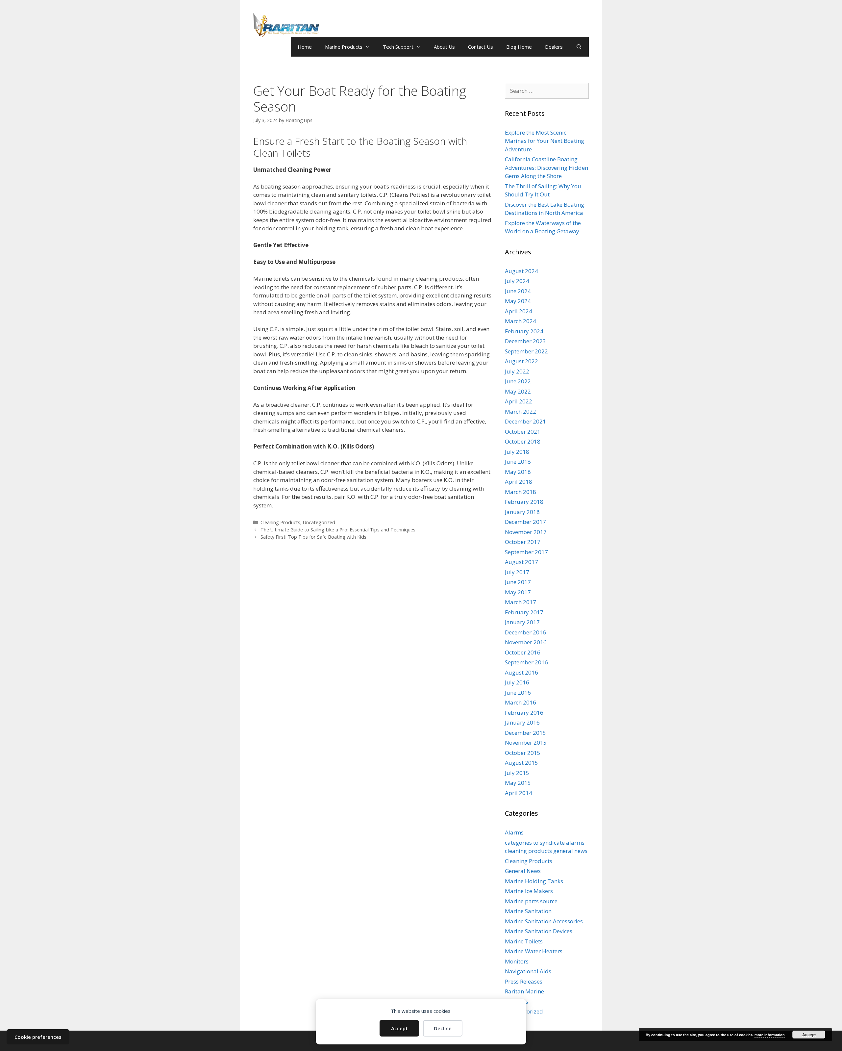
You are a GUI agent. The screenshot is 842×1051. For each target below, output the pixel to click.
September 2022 (526, 351)
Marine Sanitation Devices (538, 931)
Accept (399, 1028)
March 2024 (520, 321)
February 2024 (524, 331)
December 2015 (525, 732)
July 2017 (517, 572)
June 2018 (518, 461)
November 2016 (526, 642)
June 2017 (518, 582)
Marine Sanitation (528, 911)
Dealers (554, 46)
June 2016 (518, 692)
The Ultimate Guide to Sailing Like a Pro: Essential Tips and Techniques (337, 529)
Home (305, 46)
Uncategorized (319, 522)
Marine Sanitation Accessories (544, 921)
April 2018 (518, 481)
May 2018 (518, 471)
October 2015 (522, 752)
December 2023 (525, 341)
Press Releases (523, 981)
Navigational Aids (528, 971)
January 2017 (522, 622)
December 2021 (525, 421)
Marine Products (343, 46)
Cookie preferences (38, 1037)
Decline (443, 1028)
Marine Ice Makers (529, 891)
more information (770, 1034)
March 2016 (520, 702)
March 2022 (520, 411)
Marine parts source (531, 901)
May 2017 (518, 592)
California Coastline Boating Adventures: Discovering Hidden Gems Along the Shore (546, 167)
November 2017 (526, 532)
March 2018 (520, 492)
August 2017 (521, 562)
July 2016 (517, 682)
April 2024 (518, 311)
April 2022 (518, 401)
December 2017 (525, 522)
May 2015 (518, 782)
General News (523, 871)
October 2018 (522, 441)
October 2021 (522, 431)
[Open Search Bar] (579, 47)
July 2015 (517, 773)
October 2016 (522, 652)
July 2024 (517, 281)
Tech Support (398, 46)
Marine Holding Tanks (534, 881)
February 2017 (524, 612)
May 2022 (518, 391)
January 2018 (522, 512)
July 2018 (517, 451)
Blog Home (519, 46)
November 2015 (526, 742)
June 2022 (518, 381)
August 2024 (521, 271)
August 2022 (521, 361)
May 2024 (518, 301)
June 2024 (518, 291)
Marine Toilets (524, 941)
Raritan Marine (524, 991)
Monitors (517, 961)
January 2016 (522, 722)
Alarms (514, 832)
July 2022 (517, 371)
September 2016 (526, 662)
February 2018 (524, 501)
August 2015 (521, 762)
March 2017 (520, 602)
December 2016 (525, 632)
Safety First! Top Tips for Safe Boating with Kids (313, 537)
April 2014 (518, 793)
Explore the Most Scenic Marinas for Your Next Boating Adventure (544, 141)
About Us (444, 46)
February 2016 (524, 712)
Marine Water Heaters (533, 951)
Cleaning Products (280, 522)
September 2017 (526, 552)
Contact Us (480, 46)
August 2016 (521, 672)
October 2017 (522, 542)
